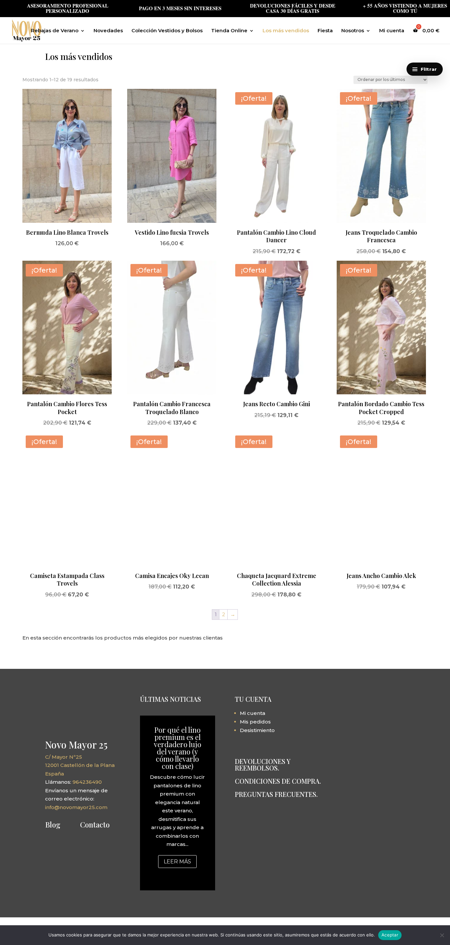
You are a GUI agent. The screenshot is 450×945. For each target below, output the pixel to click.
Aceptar (389, 934)
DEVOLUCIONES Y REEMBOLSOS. (262, 764)
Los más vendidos (286, 31)
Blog (52, 824)
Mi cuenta (391, 31)
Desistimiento (257, 730)
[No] (441, 935)
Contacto (95, 824)
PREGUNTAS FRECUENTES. (276, 794)
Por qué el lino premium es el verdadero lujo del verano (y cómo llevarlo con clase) (177, 748)
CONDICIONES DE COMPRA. (278, 780)
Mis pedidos (255, 722)
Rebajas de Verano (54, 31)
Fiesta (325, 31)
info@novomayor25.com (76, 807)
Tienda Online (229, 31)
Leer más (177, 861)
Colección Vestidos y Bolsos (167, 31)
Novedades (108, 31)
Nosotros (352, 31)
